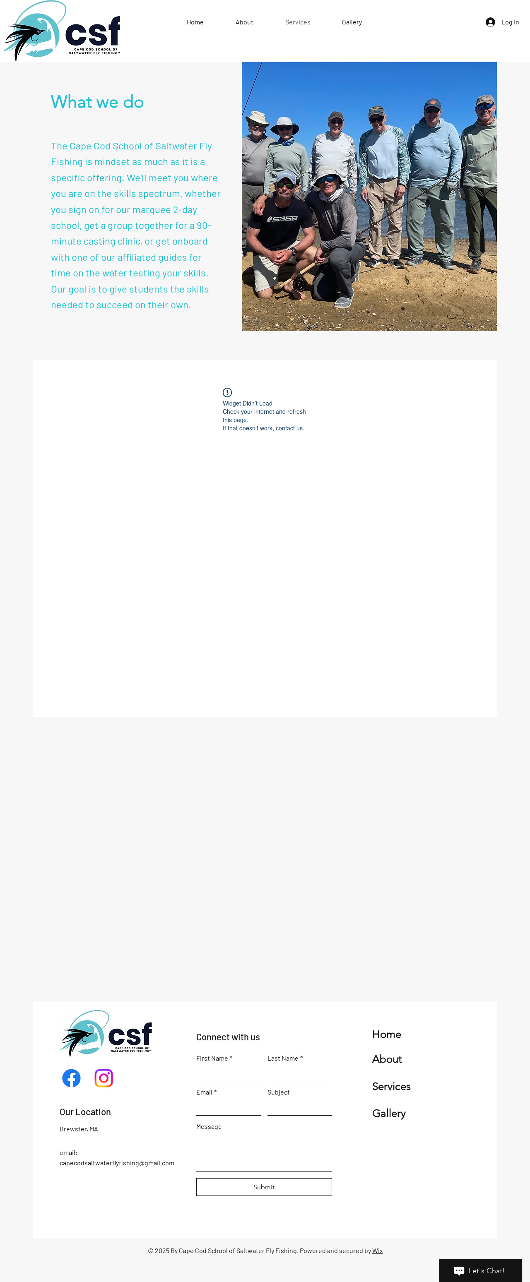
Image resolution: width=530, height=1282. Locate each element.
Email (206, 1092)
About (387, 1059)
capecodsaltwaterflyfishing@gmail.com (117, 1163)
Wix (377, 1250)
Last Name (285, 1058)
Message (209, 1126)
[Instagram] (104, 1078)
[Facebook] (71, 1078)
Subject (278, 1092)
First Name (214, 1058)
